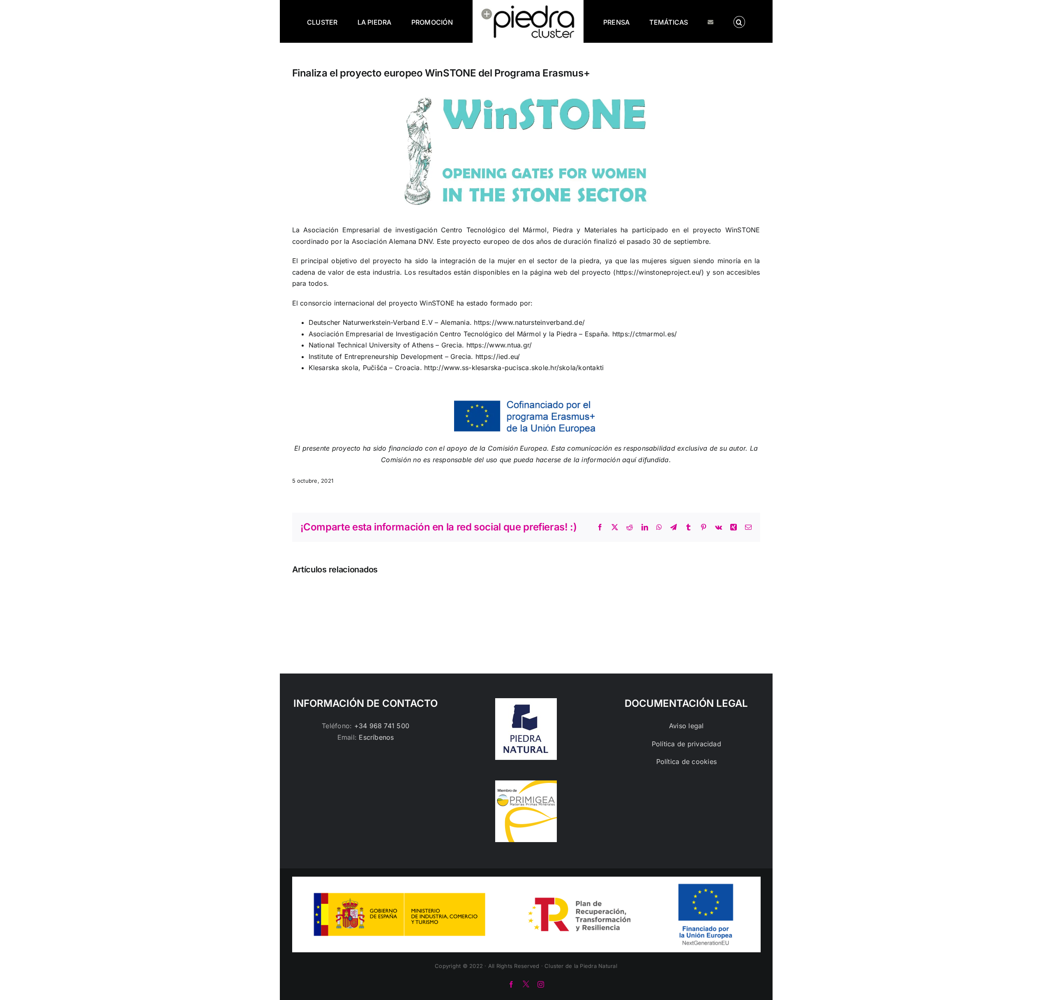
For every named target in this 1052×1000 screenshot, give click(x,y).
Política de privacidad (686, 744)
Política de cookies (686, 761)
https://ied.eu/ (497, 356)
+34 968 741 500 (382, 726)
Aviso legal (686, 726)
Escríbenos (376, 737)
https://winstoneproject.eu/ (658, 272)
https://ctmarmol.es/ (644, 334)
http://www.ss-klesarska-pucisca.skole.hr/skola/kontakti (514, 367)
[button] (705, 21)
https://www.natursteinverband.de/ (529, 322)
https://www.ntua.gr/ (499, 345)
